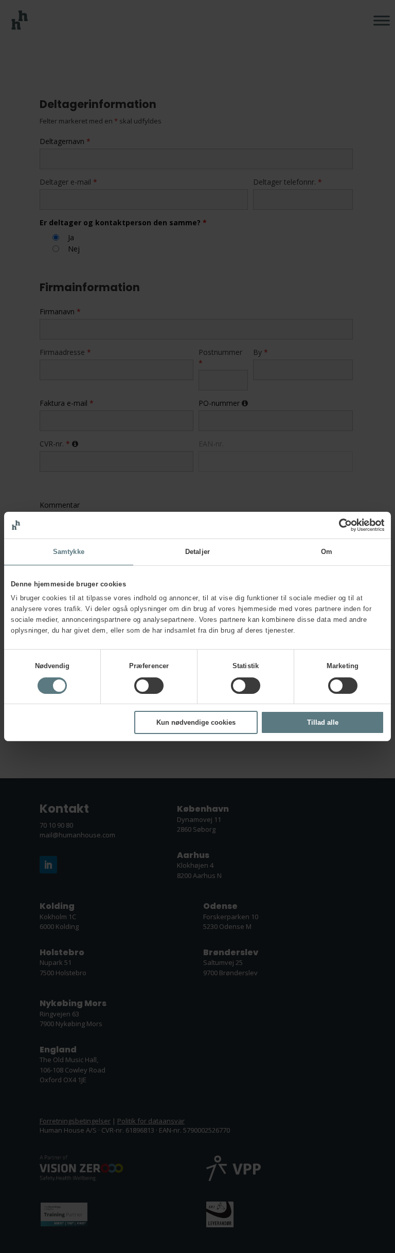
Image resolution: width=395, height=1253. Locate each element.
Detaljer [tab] (197, 552)
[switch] (149, 685)
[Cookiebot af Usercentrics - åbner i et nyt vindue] (339, 525)
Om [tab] (326, 552)
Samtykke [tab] (68, 552)
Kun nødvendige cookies (196, 722)
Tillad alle (322, 722)
